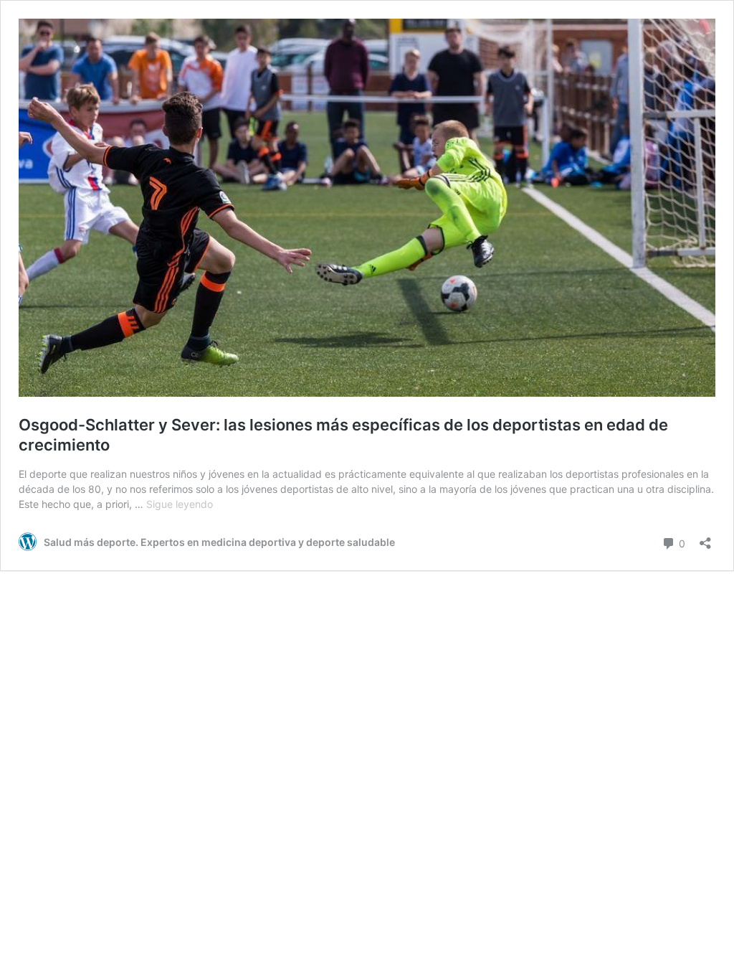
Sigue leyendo (179, 504)
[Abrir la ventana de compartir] (705, 538)
